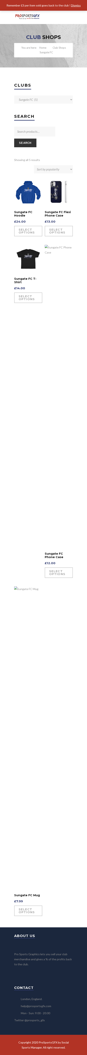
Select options (27, 231)
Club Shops (59, 47)
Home (42, 47)
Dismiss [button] (76, 5)
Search (25, 142)
